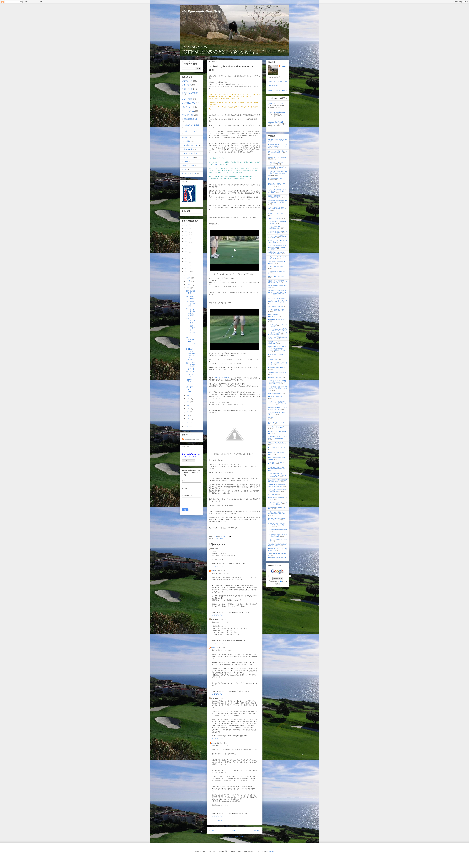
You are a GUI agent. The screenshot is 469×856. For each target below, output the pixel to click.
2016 (187, 255)
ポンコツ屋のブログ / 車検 (276, 276)
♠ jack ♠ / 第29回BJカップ (276, 319)
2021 (187, 242)
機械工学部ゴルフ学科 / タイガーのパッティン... (277, 281)
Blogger (271, 851)
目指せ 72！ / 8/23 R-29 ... (276, 213)
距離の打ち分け (188, 115)
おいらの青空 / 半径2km (275, 306)
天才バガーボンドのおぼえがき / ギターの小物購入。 (277, 503)
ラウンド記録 (187, 89)
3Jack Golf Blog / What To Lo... (277, 372)
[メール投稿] (229, 536)
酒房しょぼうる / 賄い (275, 218)
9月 (188, 288)
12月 (189, 278)
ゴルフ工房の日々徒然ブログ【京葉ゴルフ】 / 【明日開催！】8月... (277, 191)
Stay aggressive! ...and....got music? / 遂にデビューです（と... (276, 525)
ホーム (234, 831)
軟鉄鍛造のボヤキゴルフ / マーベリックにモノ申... (277, 408)
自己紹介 (185, 161)
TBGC (184, 169)
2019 (187, 248)
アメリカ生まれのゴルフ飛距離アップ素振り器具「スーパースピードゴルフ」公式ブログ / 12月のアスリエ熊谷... (277, 331)
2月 (188, 415)
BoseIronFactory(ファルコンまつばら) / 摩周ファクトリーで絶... (277, 146)
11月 (189, 281)
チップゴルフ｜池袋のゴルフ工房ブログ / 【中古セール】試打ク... (277, 388)
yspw (213, 571)
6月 (188, 402)
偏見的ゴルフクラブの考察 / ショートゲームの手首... (277, 252)
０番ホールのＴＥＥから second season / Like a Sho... (277, 512)
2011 (187, 272)
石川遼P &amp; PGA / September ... (274, 342)
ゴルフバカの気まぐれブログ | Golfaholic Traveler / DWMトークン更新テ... (277, 247)
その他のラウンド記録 (190, 125)
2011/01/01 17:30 (217, 816)
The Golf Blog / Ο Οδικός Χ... (276, 266)
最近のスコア (273, 85)
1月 (188, 419)
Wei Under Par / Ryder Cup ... (277, 443)
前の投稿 (257, 831)
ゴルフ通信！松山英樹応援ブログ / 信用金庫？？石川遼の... (277, 201)
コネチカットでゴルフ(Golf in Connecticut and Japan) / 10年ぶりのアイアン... (277, 382)
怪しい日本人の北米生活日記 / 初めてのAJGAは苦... (277, 480)
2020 (187, 245)
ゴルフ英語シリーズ (189, 145)
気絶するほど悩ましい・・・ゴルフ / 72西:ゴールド (277, 196)
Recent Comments (188, 439)
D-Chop (215, 164)
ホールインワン (188, 157)
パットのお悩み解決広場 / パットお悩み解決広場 (277, 535)
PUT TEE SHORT (190, 297)
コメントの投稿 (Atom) (236, 836)
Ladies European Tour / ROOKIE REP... (275, 315)
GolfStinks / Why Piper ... (275, 377)
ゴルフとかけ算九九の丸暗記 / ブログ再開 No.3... (277, 490)
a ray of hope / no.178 (274, 393)
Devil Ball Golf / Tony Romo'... (277, 448)
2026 (187, 225)
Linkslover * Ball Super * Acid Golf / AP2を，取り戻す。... (276, 184)
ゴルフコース (187, 81)
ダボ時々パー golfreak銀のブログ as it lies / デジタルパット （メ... (277, 403)
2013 (187, 265)
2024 (187, 232)
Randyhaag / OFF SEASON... (277, 367)
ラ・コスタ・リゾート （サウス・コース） (190, 342)
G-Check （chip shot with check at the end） (190, 354)
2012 (187, 268)
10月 (189, 285)
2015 (187, 258)
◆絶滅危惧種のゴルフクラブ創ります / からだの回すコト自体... (277, 173)
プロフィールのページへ (277, 81)
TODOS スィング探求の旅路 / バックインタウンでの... (277, 485)
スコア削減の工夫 (189, 103)
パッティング (187, 107)
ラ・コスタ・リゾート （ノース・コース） (190, 330)
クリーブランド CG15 (222, 378)
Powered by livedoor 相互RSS (277, 557)
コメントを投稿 (217, 820)
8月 (188, 395)
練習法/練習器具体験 (190, 119)
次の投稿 (212, 831)
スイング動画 (187, 99)
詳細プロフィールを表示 (277, 90)
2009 (187, 423)
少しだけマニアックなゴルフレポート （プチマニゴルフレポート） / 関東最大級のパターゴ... (277, 293)
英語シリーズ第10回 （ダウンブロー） (190, 366)
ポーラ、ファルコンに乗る (190, 320)
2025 (187, 228)
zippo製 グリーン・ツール (190, 382)
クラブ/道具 (186, 85)
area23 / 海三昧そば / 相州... (276, 310)
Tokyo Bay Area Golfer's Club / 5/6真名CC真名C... (277, 544)
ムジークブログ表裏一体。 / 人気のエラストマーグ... (277, 151)
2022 (187, 238)
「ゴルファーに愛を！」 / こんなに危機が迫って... (277, 227)
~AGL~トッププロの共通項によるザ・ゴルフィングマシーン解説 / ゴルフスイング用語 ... (277, 300)
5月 (188, 405)
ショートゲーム (219, 539)
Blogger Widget (195, 439)
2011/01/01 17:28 (217, 566)
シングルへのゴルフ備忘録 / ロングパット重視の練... (277, 232)
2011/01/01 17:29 (217, 694)
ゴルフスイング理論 (189, 153)
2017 (187, 252)
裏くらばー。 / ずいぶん (275, 417)
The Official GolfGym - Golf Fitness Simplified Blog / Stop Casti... (276, 468)
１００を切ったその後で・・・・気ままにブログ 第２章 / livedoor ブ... (277, 475)
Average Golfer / (273, 359)
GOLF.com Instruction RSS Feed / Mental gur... (276, 519)
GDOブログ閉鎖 (188, 165)
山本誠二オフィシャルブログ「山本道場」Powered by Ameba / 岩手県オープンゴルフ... (277, 349)
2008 (187, 426)
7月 (188, 399)
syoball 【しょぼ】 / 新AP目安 (277, 157)
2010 (187, 275)
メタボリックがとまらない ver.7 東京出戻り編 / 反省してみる (277, 208)
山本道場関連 (187, 149)
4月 (188, 409)
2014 (187, 262)
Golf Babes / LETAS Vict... (276, 354)
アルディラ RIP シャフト (190, 374)
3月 (188, 412)
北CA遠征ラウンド (189, 173)
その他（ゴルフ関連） (190, 93)
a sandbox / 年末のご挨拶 (276, 427)
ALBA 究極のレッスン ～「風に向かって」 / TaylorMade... (277, 437)
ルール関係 (186, 141)
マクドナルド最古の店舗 (190, 304)
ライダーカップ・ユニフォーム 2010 (190, 312)
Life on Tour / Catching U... (276, 396)
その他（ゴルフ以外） (190, 131)
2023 (187, 235)
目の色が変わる (190, 292)
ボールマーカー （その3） (190, 389)
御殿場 (184, 137)
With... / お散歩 (272, 494)
